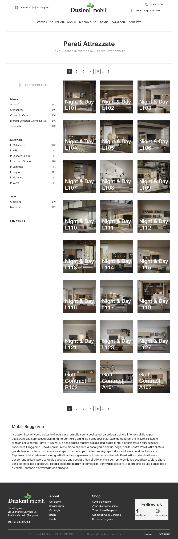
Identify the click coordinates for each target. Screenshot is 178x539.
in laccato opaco (20, 161)
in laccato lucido (20, 156)
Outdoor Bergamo (102, 519)
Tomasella (16, 126)
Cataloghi (118, 22)
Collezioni (57, 22)
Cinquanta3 (16, 110)
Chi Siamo (55, 501)
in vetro (14, 183)
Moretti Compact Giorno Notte (28, 120)
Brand (104, 22)
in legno (15, 172)
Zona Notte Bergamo (104, 510)
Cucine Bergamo (101, 501)
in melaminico (18, 145)
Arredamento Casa (79, 51)
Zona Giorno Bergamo (105, 506)
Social (71, 22)
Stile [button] (13, 196)
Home (56, 51)
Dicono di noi (88, 22)
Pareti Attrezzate (111, 51)
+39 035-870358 (21, 522)
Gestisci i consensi (110, 534)
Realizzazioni (56, 506)
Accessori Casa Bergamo (106, 514)
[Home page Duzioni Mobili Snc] (89, 7)
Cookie (91, 534)
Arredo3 (14, 104)
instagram (161, 515)
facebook (140, 515)
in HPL (13, 150)
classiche (15, 201)
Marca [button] (14, 99)
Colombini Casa (19, 115)
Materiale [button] (16, 139)
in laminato (16, 166)
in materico (16, 177)
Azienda (42, 22)
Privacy (80, 534)
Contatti (134, 22)
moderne (15, 207)
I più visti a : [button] (17, 220)
